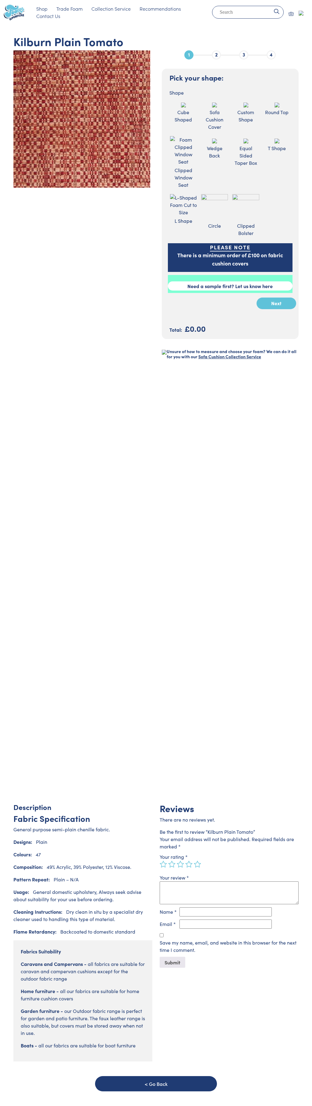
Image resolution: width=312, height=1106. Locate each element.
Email (168, 924)
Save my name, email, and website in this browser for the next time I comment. (228, 946)
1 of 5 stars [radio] (163, 864)
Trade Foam (69, 8)
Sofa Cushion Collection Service (229, 356)
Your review (174, 877)
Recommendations (160, 8)
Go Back (158, 1083)
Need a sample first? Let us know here (230, 286)
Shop (42, 8)
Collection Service (111, 8)
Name (168, 912)
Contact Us (48, 16)
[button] (291, 14)
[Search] (276, 11)
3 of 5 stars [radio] (180, 864)
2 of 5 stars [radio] (172, 864)
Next (276, 303)
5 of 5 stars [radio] (197, 864)
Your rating (174, 857)
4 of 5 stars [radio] (189, 864)
